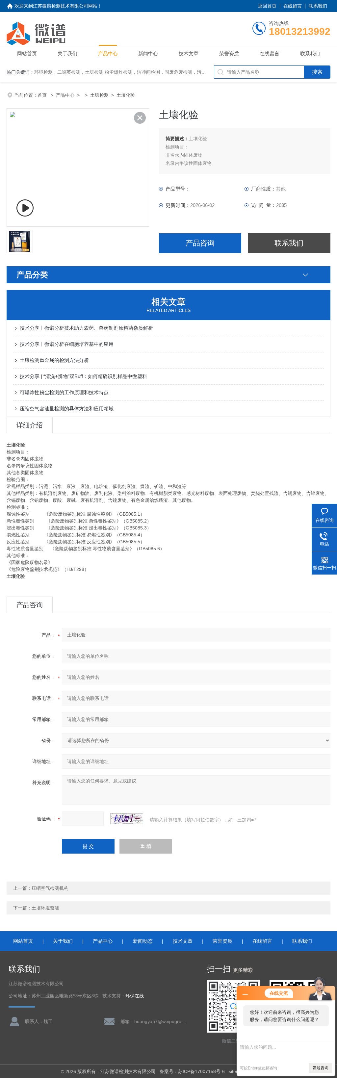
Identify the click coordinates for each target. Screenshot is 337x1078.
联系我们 (318, 6)
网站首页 (27, 53)
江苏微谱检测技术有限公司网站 (65, 6)
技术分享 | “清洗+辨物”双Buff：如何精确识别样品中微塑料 (83, 376)
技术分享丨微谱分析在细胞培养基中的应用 (67, 344)
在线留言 (292, 6)
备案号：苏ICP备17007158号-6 (192, 1071)
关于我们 (67, 53)
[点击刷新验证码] (126, 818)
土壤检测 (99, 95)
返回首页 (267, 6)
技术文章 (188, 53)
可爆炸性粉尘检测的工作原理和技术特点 (64, 392)
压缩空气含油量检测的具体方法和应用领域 (67, 408)
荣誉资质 (229, 53)
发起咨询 (320, 1067)
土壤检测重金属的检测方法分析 (54, 360)
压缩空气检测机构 (50, 888)
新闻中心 (148, 53)
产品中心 (108, 53)
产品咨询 (200, 243)
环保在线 (134, 995)
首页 (43, 95)
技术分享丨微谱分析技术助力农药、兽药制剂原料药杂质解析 (86, 328)
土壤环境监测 (45, 908)
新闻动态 (143, 941)
